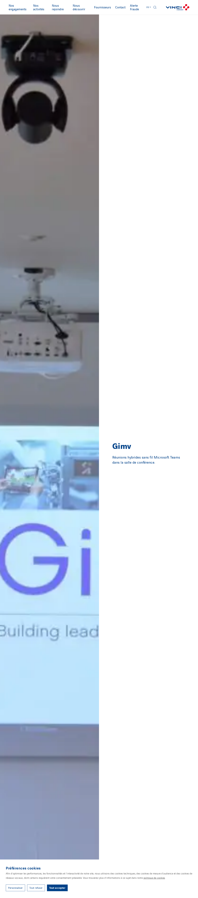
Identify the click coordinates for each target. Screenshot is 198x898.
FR (147, 7)
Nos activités (38, 7)
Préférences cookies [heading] (23, 867)
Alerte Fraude (134, 7)
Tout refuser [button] (36, 887)
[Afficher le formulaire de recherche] (155, 7)
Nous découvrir (79, 7)
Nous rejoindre (58, 7)
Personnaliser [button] (15, 887)
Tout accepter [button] (57, 887)
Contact (120, 7)
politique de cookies (154, 877)
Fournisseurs (102, 7)
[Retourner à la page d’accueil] (177, 7)
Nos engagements (18, 7)
